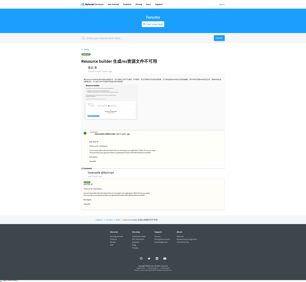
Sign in (222, 4)
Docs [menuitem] (148, 4)
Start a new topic (154, 24)
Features (113, 239)
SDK (111, 245)
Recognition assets (162, 239)
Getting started (116, 236)
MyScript (180, 236)
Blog (134, 245)
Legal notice (140, 268)
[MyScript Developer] (93, 4)
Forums (109, 220)
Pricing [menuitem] (139, 4)
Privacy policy (153, 268)
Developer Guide (138, 236)
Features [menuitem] (127, 4)
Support (99, 220)
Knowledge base (161, 242)
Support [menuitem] (159, 4)
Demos (113, 242)
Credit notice (165, 268)
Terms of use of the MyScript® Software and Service (153, 270)
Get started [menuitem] (113, 4)
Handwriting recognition (187, 239)
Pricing (135, 248)
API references (138, 239)
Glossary (135, 242)
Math (86, 49)
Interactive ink (183, 242)
